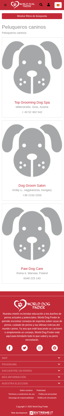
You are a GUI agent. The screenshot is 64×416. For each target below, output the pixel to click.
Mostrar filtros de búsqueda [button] (32, 16)
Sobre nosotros (26, 390)
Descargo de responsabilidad (21, 398)
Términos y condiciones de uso (21, 394)
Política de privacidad (48, 394)
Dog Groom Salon (32, 185)
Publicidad (41, 390)
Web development (19, 413)
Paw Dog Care (32, 269)
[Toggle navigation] (5, 5)
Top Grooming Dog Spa (32, 102)
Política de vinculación (47, 398)
